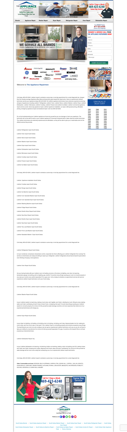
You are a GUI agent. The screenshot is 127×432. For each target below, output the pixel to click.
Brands (17, 20)
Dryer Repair (57, 20)
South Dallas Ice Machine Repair (45, 427)
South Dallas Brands (21, 423)
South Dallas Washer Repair (56, 423)
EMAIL (89, 48)
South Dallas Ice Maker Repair (64, 427)
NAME (89, 37)
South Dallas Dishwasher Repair (24, 427)
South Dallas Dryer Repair (74, 423)
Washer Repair (43, 20)
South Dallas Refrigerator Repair (93, 423)
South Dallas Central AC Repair (84, 427)
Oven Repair (86, 20)
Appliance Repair (30, 20)
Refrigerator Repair (71, 20)
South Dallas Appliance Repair (38, 423)
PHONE (89, 43)
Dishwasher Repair (101, 20)
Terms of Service (66, 429)
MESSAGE (90, 54)
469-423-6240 (97, 7)
